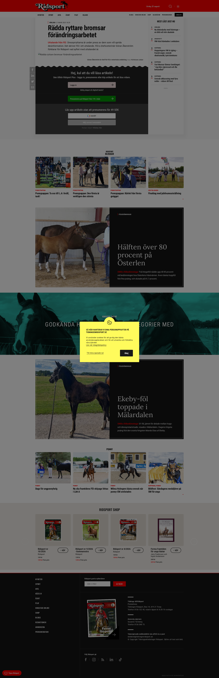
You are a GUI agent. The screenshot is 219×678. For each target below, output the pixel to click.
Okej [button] (126, 353)
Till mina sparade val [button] (95, 353)
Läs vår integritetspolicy (96, 345)
